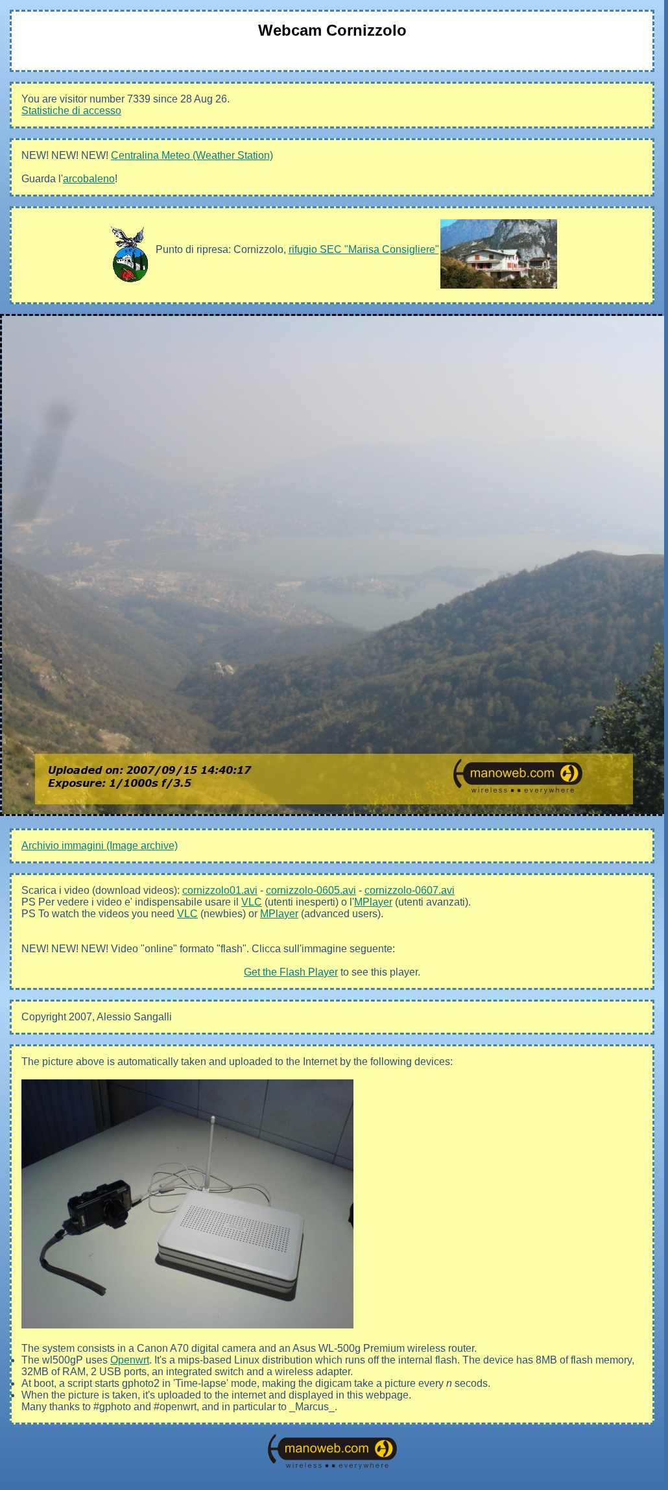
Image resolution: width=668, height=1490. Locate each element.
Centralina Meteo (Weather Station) (192, 155)
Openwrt (129, 1359)
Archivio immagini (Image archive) (99, 845)
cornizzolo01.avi (219, 890)
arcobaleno (89, 178)
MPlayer (373, 901)
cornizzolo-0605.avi (311, 890)
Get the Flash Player (291, 972)
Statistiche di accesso (71, 110)
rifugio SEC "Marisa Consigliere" (364, 249)
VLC (251, 901)
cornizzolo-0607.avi (409, 890)
